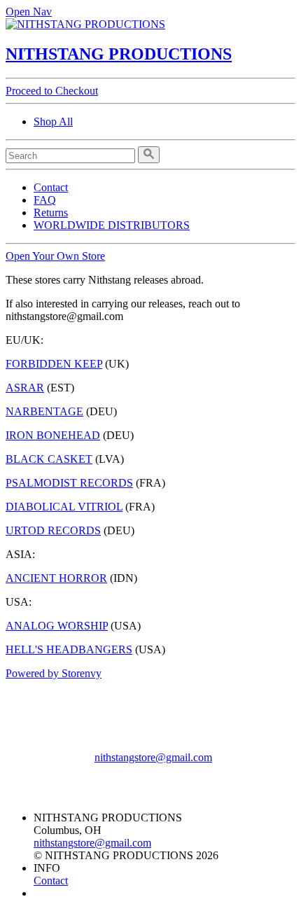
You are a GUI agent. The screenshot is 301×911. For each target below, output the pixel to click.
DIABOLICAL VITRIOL (64, 507)
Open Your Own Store (55, 256)
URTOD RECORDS (53, 530)
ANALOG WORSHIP (57, 626)
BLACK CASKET (49, 459)
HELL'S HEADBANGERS (69, 649)
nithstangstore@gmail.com (153, 757)
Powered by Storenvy (54, 673)
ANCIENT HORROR (56, 578)
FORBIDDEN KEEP (54, 364)
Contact (51, 187)
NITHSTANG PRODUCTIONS (119, 54)
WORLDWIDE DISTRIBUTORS (112, 225)
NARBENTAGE (44, 411)
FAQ (45, 200)
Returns (51, 212)
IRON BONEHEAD (53, 435)
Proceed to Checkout (52, 91)
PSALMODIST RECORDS (69, 483)
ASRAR (25, 388)
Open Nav (29, 12)
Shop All (53, 121)
